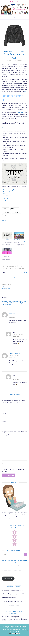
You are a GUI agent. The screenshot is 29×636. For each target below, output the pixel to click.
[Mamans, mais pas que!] (14, 8)
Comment (4, 439)
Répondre (12, 317)
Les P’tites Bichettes (9, 196)
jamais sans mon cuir (11, 266)
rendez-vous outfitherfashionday (16, 268)
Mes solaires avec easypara (9, 597)
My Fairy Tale (7, 198)
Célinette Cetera (7, 194)
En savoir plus (16, 633)
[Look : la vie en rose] (7, 251)
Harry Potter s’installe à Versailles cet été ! (13, 601)
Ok (10, 633)
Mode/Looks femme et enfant (14, 51)
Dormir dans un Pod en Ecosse (10, 605)
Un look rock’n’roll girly (14, 122)
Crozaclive (6, 202)
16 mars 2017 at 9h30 (6, 299)
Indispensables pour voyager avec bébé (13, 594)
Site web (4, 421)
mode (20, 266)
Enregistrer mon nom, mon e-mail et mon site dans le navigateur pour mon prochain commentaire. (14, 434)
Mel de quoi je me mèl (9, 192)
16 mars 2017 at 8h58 (6, 284)
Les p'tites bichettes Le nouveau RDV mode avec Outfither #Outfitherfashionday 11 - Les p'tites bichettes (14, 303)
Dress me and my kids (9, 190)
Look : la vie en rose (7, 255)
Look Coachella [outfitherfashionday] (19, 240)
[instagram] (10, 1)
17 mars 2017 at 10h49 (14, 355)
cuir (3, 266)
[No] (27, 630)
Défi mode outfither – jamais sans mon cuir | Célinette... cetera (14, 287)
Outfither (20, 112)
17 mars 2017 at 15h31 (18, 334)
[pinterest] (17, 1)
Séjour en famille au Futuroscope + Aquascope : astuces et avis (14, 620)
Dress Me (12, 313)
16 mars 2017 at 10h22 (14, 314)
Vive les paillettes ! (6, 239)
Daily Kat (5, 200)
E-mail (4, 414)
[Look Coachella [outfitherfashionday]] (19, 235)
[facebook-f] (15, 1)
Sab (4, 272)
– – (15, 133)
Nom (3, 406)
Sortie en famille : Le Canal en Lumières (12, 590)
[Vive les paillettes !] (7, 235)
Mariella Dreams (14, 354)
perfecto (5, 268)
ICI (25, 91)
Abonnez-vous (8, 578)
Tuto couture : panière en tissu (10, 616)
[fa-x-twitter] (13, 1)
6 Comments (18, 60)
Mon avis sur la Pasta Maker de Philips (12, 618)
